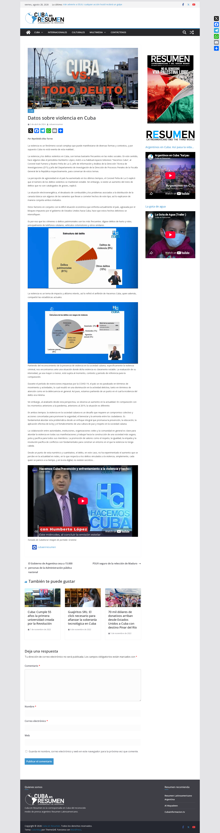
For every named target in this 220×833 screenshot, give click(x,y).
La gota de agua (155, 206)
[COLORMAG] (44, 794)
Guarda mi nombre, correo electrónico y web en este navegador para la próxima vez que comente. (83, 751)
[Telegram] (216, 30)
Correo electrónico (36, 721)
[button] (41, 32)
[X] (216, 18)
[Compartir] (216, 48)
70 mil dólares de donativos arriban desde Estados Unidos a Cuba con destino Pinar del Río (122, 619)
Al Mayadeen (171, 805)
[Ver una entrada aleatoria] (191, 32)
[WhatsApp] (216, 36)
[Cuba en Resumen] (28, 32)
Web (27, 735)
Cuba (37, 32)
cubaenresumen (56, 124)
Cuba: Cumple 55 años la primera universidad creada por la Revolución (41, 618)
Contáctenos (118, 32)
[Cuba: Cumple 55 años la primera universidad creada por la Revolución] (42, 590)
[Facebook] (216, 24)
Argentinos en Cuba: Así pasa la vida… (169, 147)
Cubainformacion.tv (175, 811)
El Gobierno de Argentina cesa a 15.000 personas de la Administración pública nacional (50, 568)
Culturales (78, 32)
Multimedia (96, 32)
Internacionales (57, 32)
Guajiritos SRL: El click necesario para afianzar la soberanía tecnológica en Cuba (82, 618)
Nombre (30, 706)
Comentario (32, 665)
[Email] (216, 42)
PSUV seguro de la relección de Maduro (115, 563)
